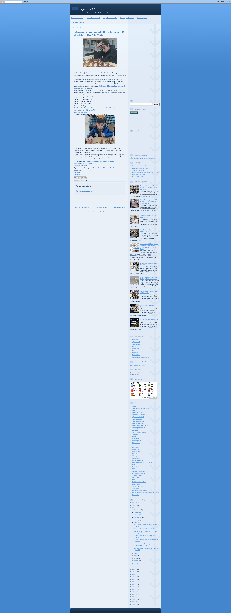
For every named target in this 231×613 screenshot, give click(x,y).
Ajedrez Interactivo (138, 421)
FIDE (134, 465)
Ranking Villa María (127, 18)
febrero (136, 563)
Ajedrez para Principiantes (140, 425)
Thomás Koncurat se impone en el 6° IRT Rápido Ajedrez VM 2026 (149, 187)
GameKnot (135, 467)
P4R (133, 480)
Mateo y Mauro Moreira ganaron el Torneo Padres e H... (144, 545)
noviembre (137, 512)
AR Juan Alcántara (109, 167)
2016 (134, 579)
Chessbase (135, 447)
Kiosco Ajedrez (142, 18)
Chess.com (135, 348)
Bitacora (134, 436)
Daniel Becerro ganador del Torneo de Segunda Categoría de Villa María (149, 201)
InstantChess (136, 355)
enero (136, 566)
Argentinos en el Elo (110, 18)
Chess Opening (136, 441)
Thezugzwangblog (137, 486)
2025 (134, 505)
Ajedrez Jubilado (137, 423)
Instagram (77, 170)
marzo (136, 561)
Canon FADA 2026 (137, 177)
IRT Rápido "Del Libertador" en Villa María (145, 525)
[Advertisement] (99, 200)
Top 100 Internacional (139, 166)
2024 (134, 508)
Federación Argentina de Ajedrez (142, 462)
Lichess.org (135, 340)
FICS (133, 350)
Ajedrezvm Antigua (77, 22)
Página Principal (101, 207)
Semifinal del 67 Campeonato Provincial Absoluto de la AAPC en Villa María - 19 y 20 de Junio (149, 246)
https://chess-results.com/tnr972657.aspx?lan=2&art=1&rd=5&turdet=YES (94, 162)
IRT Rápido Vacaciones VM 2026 (148, 306)
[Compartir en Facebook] (82, 177)
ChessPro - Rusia (137, 460)
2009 (134, 597)
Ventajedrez (135, 495)
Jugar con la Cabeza (138, 471)
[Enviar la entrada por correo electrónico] (85, 180)
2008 (134, 599)
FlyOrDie (135, 353)
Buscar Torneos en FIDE (139, 175)
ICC (133, 469)
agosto (136, 520)
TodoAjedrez (136, 488)
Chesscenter (136, 452)
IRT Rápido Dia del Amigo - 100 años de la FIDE (146, 549)
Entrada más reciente (82, 207)
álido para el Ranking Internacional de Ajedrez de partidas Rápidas (99, 87)
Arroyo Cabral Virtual (139, 432)
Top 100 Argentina (138, 170)
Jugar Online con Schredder (141, 357)
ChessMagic (136, 458)
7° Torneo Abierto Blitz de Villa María (145, 529)
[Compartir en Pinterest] (85, 177)
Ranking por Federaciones (140, 168)
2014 (134, 584)
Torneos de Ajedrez (77, 18)
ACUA (134, 406)
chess (134, 375)
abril (135, 558)
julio (135, 522)
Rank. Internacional (93, 18)
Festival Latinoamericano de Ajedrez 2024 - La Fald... (146, 540)
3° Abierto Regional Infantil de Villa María (145, 536)
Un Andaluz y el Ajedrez (139, 490)
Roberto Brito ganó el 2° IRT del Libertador (149, 292)
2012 (134, 589)
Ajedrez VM (88, 8)
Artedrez (135, 434)
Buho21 (134, 346)
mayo (136, 556)
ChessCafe (135, 449)
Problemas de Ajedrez (139, 482)
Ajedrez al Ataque (137, 412)
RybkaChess (136, 484)
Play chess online (135, 373)
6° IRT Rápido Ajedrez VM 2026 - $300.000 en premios (148, 278)
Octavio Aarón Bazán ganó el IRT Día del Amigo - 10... (146, 532)
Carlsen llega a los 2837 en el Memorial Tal (148, 216)
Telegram (77, 174)
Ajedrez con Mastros (138, 415)
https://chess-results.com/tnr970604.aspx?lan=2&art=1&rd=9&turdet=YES (94, 109)
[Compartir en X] (80, 177)
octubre (136, 515)
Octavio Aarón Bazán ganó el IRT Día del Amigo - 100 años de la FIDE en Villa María (99, 33)
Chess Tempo (136, 443)
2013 (134, 587)
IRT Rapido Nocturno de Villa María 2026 (149, 320)
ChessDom (135, 454)
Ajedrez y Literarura (138, 428)
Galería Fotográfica (80, 112)
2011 (134, 592)
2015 (134, 582)
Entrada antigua (119, 207)
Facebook (77, 172)
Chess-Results (136, 445)
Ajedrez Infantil (137, 419)
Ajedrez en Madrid (138, 417)
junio (136, 553)
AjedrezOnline (136, 344)
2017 (134, 577)
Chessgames (136, 456)
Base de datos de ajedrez (137, 365)
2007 (134, 602)
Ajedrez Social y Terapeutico (141, 408)
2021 (134, 574)
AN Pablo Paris (96, 167)
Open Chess (136, 477)
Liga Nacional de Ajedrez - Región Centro (148, 230)
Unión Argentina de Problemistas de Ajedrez (145, 493)
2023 (134, 569)
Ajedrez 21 (135, 410)
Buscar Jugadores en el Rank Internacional (145, 172)
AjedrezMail (136, 342)
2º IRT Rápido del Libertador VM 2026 (149, 264)
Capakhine (135, 438)
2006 (134, 604)
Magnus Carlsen (137, 475)
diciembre (137, 510)
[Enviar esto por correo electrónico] (75, 177)
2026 (134, 503)
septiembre (137, 517)
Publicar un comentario (84, 191)
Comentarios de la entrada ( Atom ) (95, 211)
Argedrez (135, 430)
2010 (134, 594)
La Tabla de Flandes (138, 473)
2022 (134, 572)
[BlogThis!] (77, 177)
